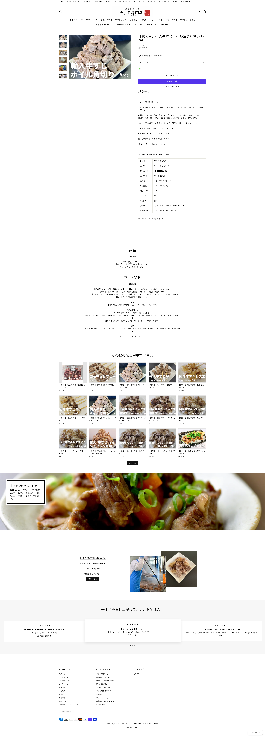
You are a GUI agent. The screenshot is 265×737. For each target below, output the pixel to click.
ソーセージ (164, 24)
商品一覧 (62, 674)
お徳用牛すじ (171, 20)
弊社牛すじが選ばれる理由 (105, 680)
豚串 (161, 20)
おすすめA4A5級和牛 (105, 24)
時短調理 (62, 694)
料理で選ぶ (62, 698)
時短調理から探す (165, 1)
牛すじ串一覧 (85, 1)
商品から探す (152, 1)
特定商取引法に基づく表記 (105, 701)
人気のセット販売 (148, 20)
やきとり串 (151, 24)
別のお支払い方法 (172, 86)
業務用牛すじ (106, 20)
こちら (129, 267)
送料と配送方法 (101, 684)
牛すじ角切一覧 (97, 1)
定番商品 (133, 20)
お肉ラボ (176, 1)
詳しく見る (93, 579)
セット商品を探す (140, 1)
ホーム (61, 1)
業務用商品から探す (125, 1)
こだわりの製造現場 (72, 1)
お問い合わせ (185, 1)
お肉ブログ (137, 674)
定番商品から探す (110, 1)
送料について (145, 62)
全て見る (132, 463)
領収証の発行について (103, 691)
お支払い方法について (103, 687)
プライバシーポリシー (103, 698)
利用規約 (99, 694)
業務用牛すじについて (103, 677)
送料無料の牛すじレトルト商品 (130, 24)
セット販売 (62, 687)
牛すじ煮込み (120, 20)
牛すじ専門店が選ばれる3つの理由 (93, 558)
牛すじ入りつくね (187, 20)
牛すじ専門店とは (102, 674)
